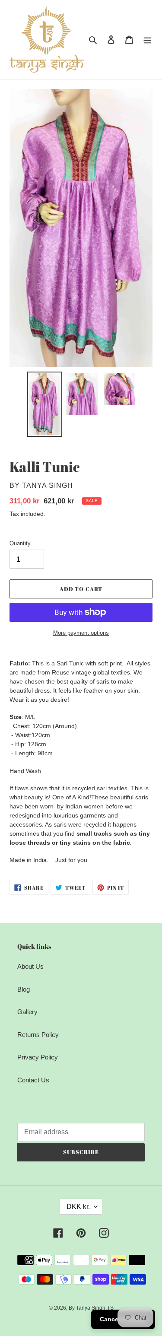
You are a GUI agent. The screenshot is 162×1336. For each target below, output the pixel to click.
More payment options (81, 633)
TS (110, 1308)
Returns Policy (38, 1034)
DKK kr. (78, 1206)
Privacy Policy (37, 1057)
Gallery (27, 1011)
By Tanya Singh (87, 1308)
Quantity (20, 543)
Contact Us (33, 1080)
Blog (23, 989)
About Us (30, 966)
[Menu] (147, 39)
